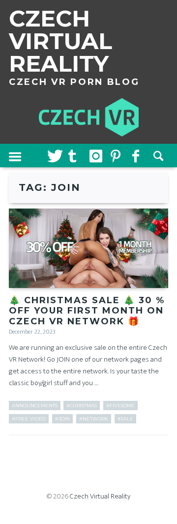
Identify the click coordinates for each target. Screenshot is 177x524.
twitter (54, 156)
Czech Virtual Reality (100, 496)
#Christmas (81, 405)
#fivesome (120, 405)
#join (62, 418)
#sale (125, 418)
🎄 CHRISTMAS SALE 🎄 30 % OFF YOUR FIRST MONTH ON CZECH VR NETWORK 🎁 (87, 311)
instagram (96, 156)
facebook (139, 156)
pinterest (117, 156)
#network (93, 418)
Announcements (35, 405)
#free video (29, 418)
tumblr (75, 156)
